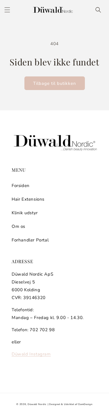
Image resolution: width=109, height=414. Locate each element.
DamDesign (85, 404)
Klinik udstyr (25, 213)
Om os (18, 226)
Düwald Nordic (37, 404)
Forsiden (21, 185)
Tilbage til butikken (54, 83)
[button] (7, 9)
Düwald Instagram (31, 354)
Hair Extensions (28, 199)
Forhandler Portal (30, 240)
